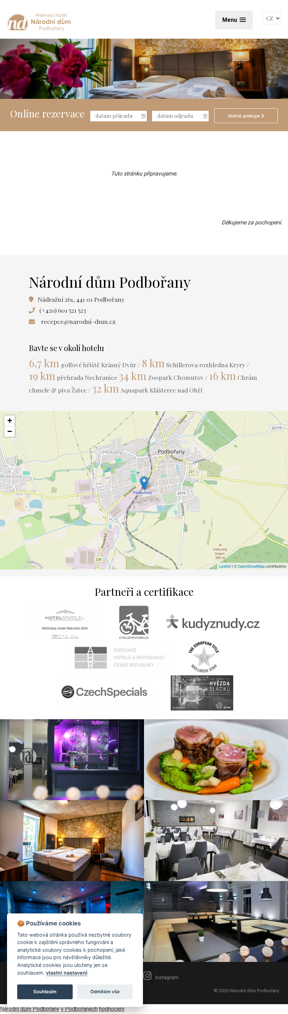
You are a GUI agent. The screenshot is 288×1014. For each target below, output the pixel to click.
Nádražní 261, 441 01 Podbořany (81, 299)
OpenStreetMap (251, 566)
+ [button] (9, 420)
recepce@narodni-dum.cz (78, 321)
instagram (166, 977)
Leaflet (225, 566)
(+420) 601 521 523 (62, 310)
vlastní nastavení (66, 973)
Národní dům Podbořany (29, 1009)
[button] (234, 20)
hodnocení (111, 1009)
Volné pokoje (244, 116)
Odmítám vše (105, 991)
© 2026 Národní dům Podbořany (246, 990)
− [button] (9, 431)
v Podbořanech (79, 1009)
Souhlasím (45, 991)
